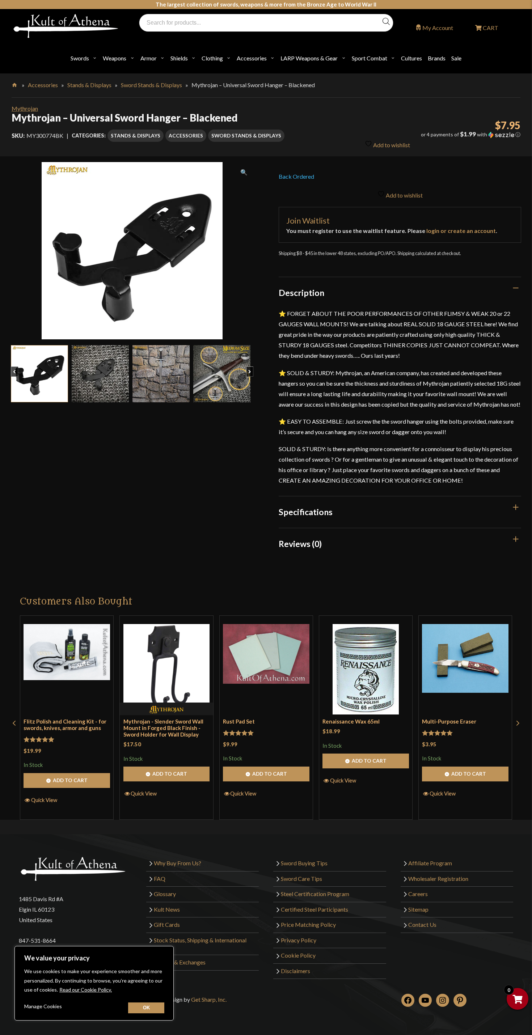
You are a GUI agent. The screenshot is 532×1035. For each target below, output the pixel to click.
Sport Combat (369, 58)
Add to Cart (70, 780)
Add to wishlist (391, 144)
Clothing (212, 58)
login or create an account (461, 230)
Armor (148, 58)
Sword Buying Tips (304, 863)
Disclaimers (295, 970)
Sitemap (418, 909)
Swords (80, 58)
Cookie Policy (298, 955)
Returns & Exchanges (180, 962)
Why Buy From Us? (177, 863)
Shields (179, 58)
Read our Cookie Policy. (85, 990)
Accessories (252, 58)
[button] (440, 134)
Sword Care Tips (301, 878)
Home (15, 83)
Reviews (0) (300, 544)
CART (490, 27)
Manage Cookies (43, 1006)
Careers (418, 893)
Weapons (114, 58)
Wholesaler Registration (438, 878)
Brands (437, 58)
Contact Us (422, 924)
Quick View (44, 800)
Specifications (306, 512)
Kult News (167, 909)
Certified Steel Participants (314, 909)
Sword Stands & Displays (151, 84)
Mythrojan (25, 108)
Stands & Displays (89, 84)
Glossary (165, 893)
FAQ (159, 878)
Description (301, 293)
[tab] (400, 293)
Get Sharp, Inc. (209, 999)
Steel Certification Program (315, 893)
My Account (437, 27)
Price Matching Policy (308, 924)
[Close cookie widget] (146, 1007)
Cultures (411, 58)
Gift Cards (167, 924)
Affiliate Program (430, 863)
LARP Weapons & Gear (309, 58)
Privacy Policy (298, 940)
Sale (456, 58)
